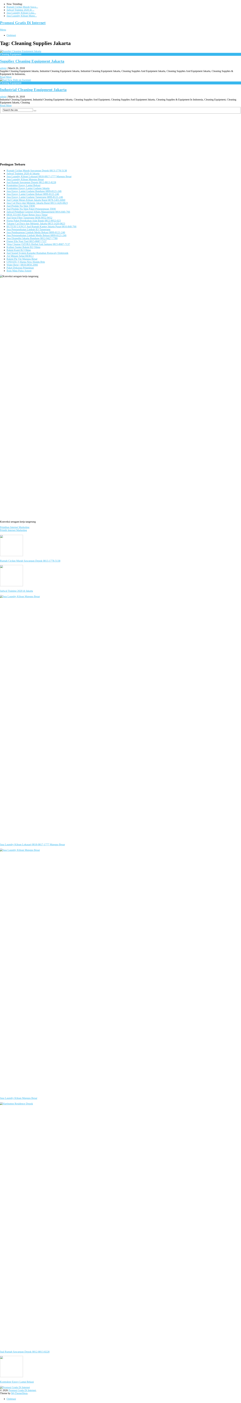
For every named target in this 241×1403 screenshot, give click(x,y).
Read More (6, 77)
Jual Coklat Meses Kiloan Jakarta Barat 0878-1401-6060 (36, 200)
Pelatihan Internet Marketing (14, 527)
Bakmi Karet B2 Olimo (19, 250)
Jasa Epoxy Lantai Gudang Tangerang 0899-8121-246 (35, 197)
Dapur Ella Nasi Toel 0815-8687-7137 (27, 241)
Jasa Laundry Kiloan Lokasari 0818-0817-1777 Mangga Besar (39, 176)
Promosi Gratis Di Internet (23, 23)
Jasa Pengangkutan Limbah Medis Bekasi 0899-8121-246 (36, 235)
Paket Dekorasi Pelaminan (20, 267)
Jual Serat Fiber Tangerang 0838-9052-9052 (29, 217)
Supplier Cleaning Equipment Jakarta (32, 61)
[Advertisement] (98, 137)
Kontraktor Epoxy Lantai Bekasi (23, 185)
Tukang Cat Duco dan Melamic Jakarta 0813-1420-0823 (36, 223)
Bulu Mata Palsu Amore (19, 270)
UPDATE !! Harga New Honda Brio (26, 261)
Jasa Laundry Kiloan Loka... (21, 12)
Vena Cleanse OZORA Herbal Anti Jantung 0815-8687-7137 (38, 244)
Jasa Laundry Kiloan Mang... (22, 15)
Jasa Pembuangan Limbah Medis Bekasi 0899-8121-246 (36, 232)
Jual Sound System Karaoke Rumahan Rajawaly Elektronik (37, 253)
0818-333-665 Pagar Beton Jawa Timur (27, 214)
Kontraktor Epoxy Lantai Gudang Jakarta (28, 188)
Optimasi (11, 35)
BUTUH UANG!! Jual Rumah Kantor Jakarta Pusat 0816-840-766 (41, 226)
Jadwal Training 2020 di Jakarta (23, 173)
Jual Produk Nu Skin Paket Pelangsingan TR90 (31, 208)
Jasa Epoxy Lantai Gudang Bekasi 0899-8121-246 (33, 194)
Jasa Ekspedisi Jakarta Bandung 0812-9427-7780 (32, 238)
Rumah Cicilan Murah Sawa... (22, 7)
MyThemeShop (19, 1393)
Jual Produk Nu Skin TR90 (21, 206)
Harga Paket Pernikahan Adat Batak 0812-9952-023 (34, 220)
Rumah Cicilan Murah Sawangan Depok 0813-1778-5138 (37, 170)
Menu (3, 29)
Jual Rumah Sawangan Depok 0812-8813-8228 (31, 182)
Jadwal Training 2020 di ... (20, 10)
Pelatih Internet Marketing (13, 530)
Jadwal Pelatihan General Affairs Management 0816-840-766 (38, 211)
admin (3, 68)
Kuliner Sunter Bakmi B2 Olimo (23, 247)
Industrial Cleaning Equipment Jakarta (33, 90)
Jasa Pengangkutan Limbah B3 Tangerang (28, 229)
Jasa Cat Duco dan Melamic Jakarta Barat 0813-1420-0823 (37, 203)
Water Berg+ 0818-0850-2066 (22, 264)
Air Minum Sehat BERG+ (20, 256)
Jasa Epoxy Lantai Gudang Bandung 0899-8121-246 (34, 191)
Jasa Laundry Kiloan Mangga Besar (25, 179)
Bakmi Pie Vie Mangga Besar (22, 259)
